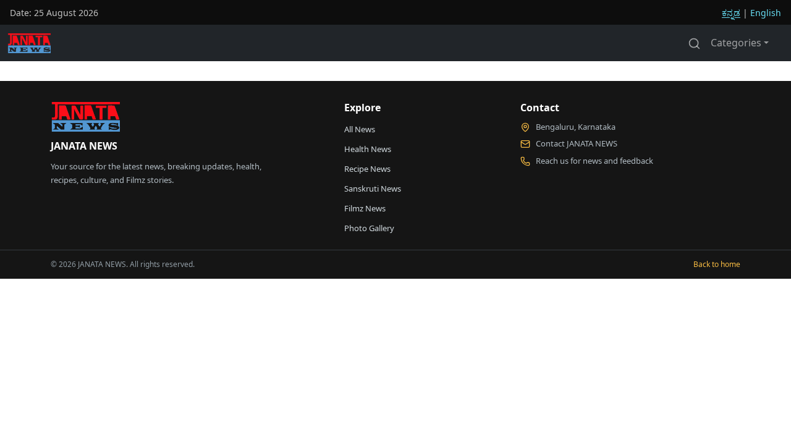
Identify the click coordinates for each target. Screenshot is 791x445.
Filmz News (365, 208)
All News (359, 129)
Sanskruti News (372, 188)
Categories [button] (736, 42)
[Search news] (694, 42)
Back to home (716, 264)
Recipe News (367, 168)
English (765, 13)
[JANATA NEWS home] (85, 120)
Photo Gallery (369, 228)
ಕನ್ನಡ (731, 13)
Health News (367, 149)
